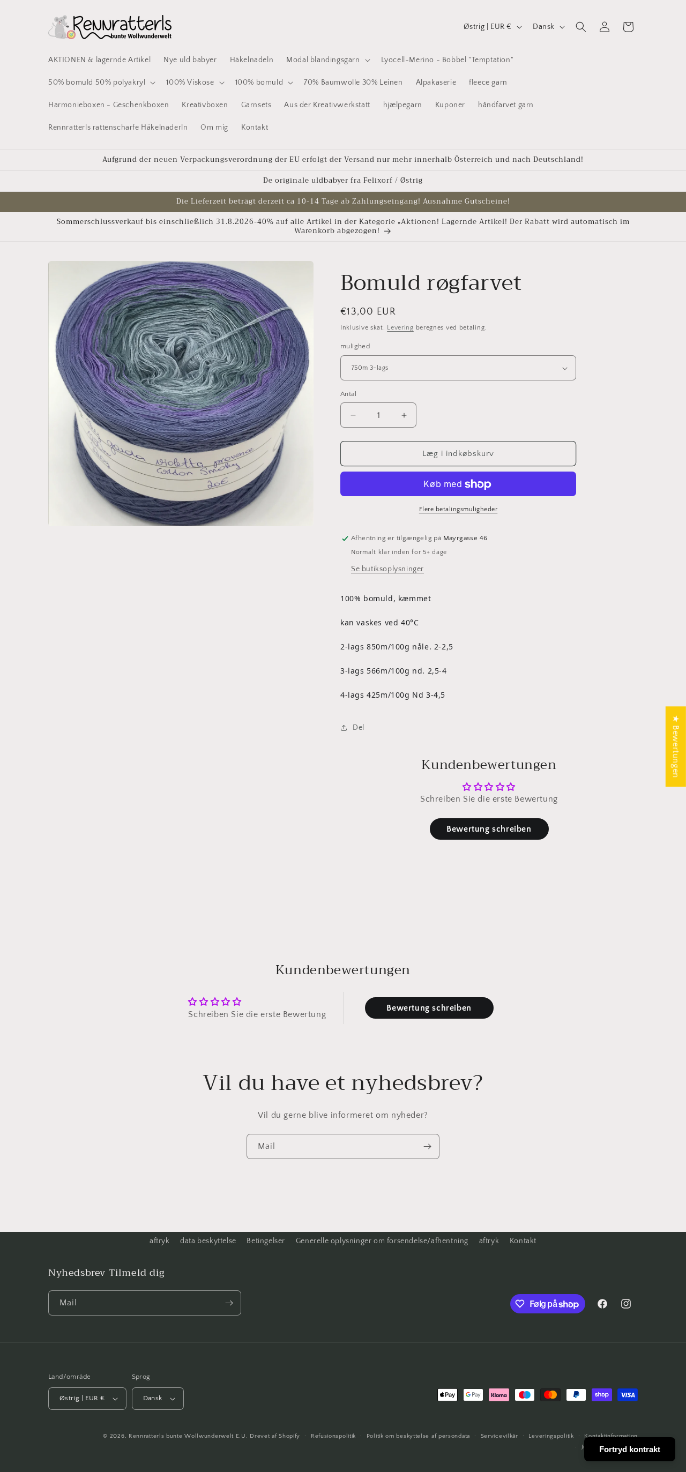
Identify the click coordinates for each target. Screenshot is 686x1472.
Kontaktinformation (611, 1436)
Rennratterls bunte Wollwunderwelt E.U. (188, 1436)
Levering (400, 327)
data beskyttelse (208, 1241)
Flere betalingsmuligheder (458, 509)
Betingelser (266, 1241)
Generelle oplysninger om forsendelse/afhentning (382, 1241)
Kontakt (523, 1241)
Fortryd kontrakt (629, 1449)
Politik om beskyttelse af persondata (418, 1436)
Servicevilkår (499, 1436)
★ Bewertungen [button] (676, 746)
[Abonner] (427, 1146)
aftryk (160, 1241)
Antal (348, 394)
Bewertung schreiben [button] (488, 829)
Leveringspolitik (550, 1436)
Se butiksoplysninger (387, 569)
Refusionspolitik (333, 1436)
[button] (327, 60)
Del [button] (358, 727)
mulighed (355, 346)
